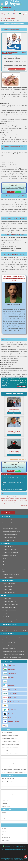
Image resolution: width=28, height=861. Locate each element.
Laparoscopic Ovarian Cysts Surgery (9, 537)
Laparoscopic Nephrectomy (7, 613)
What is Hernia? (5, 800)
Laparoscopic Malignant (7, 586)
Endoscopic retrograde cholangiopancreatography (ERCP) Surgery (14, 570)
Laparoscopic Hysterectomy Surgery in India (10, 747)
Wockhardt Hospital (12, 697)
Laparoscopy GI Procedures (7, 546)
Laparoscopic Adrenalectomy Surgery (9, 601)
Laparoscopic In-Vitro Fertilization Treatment (11, 531)
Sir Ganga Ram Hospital (13, 701)
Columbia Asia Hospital (13, 681)
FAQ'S (3, 834)
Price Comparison (5, 818)
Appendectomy (5, 564)
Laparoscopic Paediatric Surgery (8, 627)
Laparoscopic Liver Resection (8, 589)
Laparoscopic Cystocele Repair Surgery (10, 604)
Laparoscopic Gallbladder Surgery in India (10, 735)
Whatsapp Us (18, 191)
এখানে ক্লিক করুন (11, 191)
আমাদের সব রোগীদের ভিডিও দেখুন (17, 460)
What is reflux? (5, 803)
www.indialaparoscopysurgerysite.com (17, 853)
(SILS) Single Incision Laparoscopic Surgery (11, 657)
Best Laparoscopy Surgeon (7, 732)
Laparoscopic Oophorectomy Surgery (9, 534)
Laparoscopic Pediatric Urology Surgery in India (11, 763)
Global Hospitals (12, 725)
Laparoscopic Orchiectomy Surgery (9, 610)
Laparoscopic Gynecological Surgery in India (10, 744)
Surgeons (4, 812)
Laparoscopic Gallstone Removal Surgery (10, 574)
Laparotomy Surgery (6, 784)
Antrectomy (4, 558)
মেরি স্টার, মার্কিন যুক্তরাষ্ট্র (14, 409)
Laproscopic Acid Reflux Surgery (9, 555)
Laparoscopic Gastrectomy (7, 577)
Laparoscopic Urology (6, 598)
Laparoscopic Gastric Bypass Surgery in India (11, 741)
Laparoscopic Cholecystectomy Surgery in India (11, 760)
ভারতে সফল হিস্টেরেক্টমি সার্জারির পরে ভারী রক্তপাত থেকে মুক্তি (13, 487)
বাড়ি (2, 18)
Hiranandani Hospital (13, 713)
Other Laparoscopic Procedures (8, 778)
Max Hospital (11, 677)
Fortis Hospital (11, 669)
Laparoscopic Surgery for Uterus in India (10, 756)
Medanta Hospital (12, 689)
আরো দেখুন (14, 413)
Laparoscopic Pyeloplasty (7, 616)
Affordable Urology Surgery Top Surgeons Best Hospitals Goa (14, 769)
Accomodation (4, 821)
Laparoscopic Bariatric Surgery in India (9, 738)
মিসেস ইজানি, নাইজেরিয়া (14, 451)
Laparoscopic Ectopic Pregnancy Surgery (10, 522)
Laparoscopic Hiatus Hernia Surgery (9, 549)
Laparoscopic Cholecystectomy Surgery (10, 552)
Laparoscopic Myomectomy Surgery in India (10, 750)
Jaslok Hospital (11, 705)
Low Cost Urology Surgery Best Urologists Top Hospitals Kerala (14, 772)
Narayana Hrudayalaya (13, 721)
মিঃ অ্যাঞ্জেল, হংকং (14, 430)
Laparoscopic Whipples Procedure (9, 592)
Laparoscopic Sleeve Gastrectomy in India (10, 753)
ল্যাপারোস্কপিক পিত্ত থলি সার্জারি (14, 452)
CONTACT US (8, 512)
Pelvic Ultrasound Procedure (8, 540)
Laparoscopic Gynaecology (7, 519)
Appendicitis (4, 561)
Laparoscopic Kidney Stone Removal (9, 621)
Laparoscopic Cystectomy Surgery (9, 607)
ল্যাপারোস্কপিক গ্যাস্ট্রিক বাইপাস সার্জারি (14, 411)
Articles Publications (6, 837)
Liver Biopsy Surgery (6, 787)
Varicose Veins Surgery (6, 790)
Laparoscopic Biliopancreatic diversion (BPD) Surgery (13, 654)
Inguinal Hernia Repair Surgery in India (9, 794)
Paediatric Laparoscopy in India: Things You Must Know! (14, 630)
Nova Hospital (11, 685)
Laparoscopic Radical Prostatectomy (9, 618)
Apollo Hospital (11, 665)
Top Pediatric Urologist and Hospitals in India (10, 766)
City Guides (4, 828)
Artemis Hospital (12, 673)
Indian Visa (4, 831)
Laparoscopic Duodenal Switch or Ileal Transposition (13, 651)
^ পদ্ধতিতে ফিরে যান (24, 505)
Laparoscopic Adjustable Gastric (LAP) (10, 648)
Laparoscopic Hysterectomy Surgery (9, 528)
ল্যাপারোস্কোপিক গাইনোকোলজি (10, 18)
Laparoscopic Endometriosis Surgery (9, 525)
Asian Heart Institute (13, 693)
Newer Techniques (5, 840)
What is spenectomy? (6, 806)
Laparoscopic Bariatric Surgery (8, 639)
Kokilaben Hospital (12, 717)
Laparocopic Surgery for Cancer (8, 583)
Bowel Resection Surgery (7, 567)
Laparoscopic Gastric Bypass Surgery (9, 642)
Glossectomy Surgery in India (7, 781)
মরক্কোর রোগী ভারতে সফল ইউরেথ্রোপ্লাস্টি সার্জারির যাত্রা (13, 489)
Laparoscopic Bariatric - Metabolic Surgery (11, 636)
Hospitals (3, 815)
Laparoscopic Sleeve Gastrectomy (9, 645)
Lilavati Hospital (12, 709)
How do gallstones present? (7, 797)
